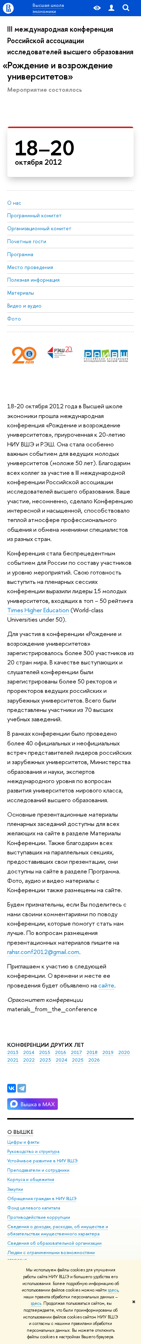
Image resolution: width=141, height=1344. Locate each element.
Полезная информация (33, 279)
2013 (12, 1052)
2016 (60, 1052)
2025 (78, 1060)
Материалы (20, 292)
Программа (20, 254)
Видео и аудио (24, 305)
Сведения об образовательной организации (54, 1243)
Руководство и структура (33, 1151)
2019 (108, 1052)
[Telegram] (21, 1088)
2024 (61, 1060)
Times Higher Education (38, 610)
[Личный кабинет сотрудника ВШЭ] (111, 8)
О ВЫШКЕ (20, 1132)
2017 (76, 1052)
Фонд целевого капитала (33, 1208)
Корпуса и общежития (30, 1179)
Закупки (15, 1189)
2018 (92, 1052)
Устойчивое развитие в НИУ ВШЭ (42, 1161)
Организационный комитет (39, 228)
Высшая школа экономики (48, 8)
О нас (14, 202)
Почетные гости (26, 241)
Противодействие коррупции (38, 1217)
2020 (124, 1052)
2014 (28, 1052)
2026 (94, 1060)
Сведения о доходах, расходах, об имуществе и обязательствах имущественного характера (57, 1230)
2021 (12, 1060)
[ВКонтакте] (11, 1088)
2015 (44, 1052)
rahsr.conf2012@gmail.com (43, 952)
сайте (106, 985)
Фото (14, 318)
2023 (45, 1060)
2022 (29, 1060)
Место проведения (30, 267)
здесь (113, 1290)
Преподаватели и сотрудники (38, 1170)
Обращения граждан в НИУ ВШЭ (42, 1198)
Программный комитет (34, 215)
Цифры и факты (23, 1142)
